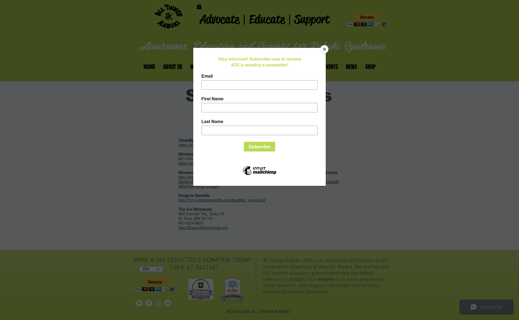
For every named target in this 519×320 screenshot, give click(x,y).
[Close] (324, 49)
